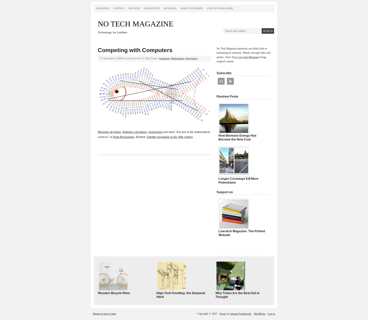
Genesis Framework (240, 313)
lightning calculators (134, 132)
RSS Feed (134, 8)
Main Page (102, 8)
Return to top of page (104, 313)
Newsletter (152, 8)
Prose (223, 313)
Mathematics (178, 58)
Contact (119, 8)
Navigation (191, 58)
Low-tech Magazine (220, 8)
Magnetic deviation (109, 132)
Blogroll (170, 8)
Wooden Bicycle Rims (114, 293)
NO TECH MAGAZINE (135, 24)
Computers (164, 58)
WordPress (259, 313)
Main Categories (192, 8)
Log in (271, 313)
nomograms (155, 132)
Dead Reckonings (123, 137)
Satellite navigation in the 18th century (170, 137)
